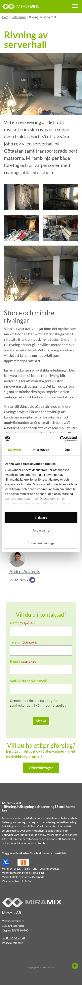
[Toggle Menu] (75, 6)
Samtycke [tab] (15, 449)
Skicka (41, 721)
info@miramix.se (12, 942)
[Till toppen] (75, 966)
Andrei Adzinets (24, 571)
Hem (5, 17)
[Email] (32, 580)
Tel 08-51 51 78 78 (13, 938)
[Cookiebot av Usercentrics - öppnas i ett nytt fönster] (60, 438)
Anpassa (39, 530)
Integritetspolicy (54, 705)
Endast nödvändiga (41, 543)
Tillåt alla (41, 517)
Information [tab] (41, 449)
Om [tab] (67, 449)
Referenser (19, 17)
